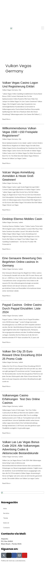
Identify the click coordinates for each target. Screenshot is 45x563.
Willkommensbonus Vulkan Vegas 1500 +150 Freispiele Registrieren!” (20, 132)
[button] (42, 28)
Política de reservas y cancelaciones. (13, 561)
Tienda (5, 518)
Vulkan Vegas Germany (10, 90)
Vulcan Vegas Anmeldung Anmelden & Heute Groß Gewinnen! (18, 176)
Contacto (6, 527)
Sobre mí (6, 523)
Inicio (5, 508)
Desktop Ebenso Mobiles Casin (22, 218)
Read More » (6, 119)
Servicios (6, 513)
